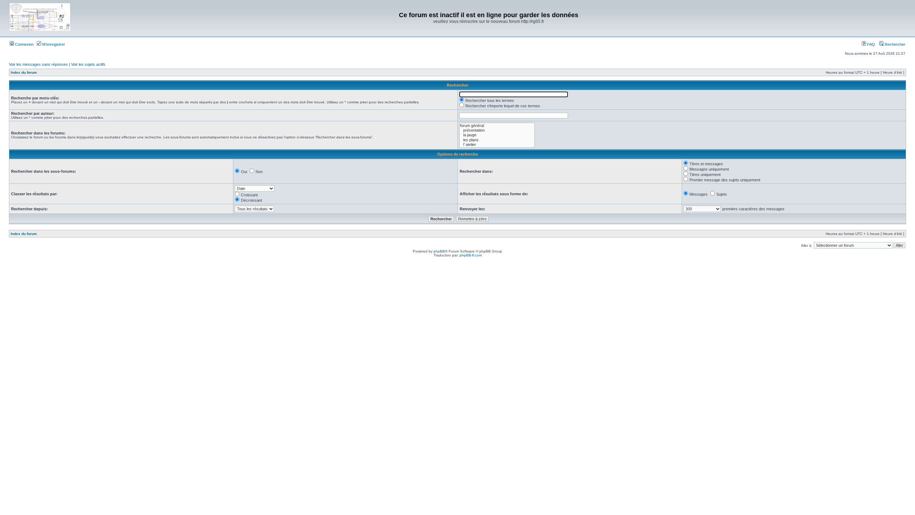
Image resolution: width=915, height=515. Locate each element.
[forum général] (497, 125)
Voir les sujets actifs (88, 64)
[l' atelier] (497, 144)
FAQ (870, 44)
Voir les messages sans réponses (38, 64)
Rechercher (894, 44)
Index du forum (24, 72)
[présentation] (497, 130)
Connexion (24, 44)
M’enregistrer (53, 44)
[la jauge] (497, 135)
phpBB (439, 251)
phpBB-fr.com (471, 255)
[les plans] (497, 140)
